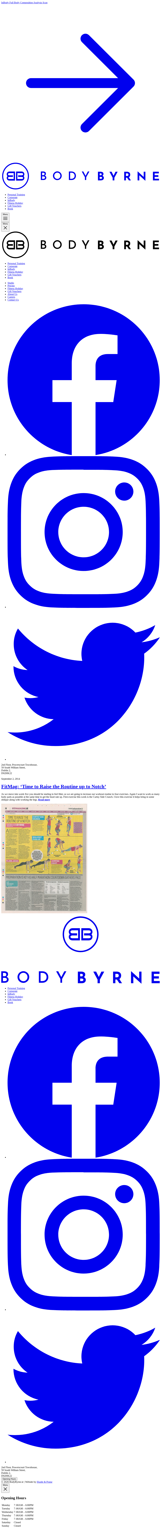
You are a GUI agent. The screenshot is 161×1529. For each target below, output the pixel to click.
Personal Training (16, 194)
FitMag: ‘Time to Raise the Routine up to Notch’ (53, 786)
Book (10, 208)
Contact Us (13, 299)
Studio (11, 283)
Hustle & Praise (44, 1482)
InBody (11, 200)
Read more (44, 799)
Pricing (11, 285)
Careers (11, 297)
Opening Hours (9, 1479)
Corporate (12, 197)
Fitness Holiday (15, 203)
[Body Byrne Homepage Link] (80, 189)
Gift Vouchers (14, 206)
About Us (12, 294)
